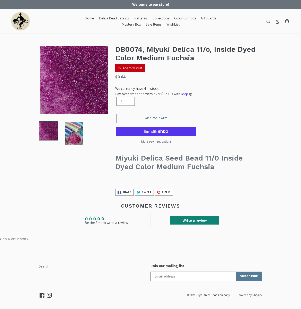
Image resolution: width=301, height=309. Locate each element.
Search (44, 266)
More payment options (156, 141)
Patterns (141, 18)
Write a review (195, 220)
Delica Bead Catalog (114, 18)
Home (89, 18)
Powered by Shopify (249, 295)
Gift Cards (208, 18)
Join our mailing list (167, 266)
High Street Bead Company (213, 295)
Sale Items (154, 24)
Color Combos (185, 18)
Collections (161, 18)
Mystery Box (131, 24)
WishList (173, 24)
